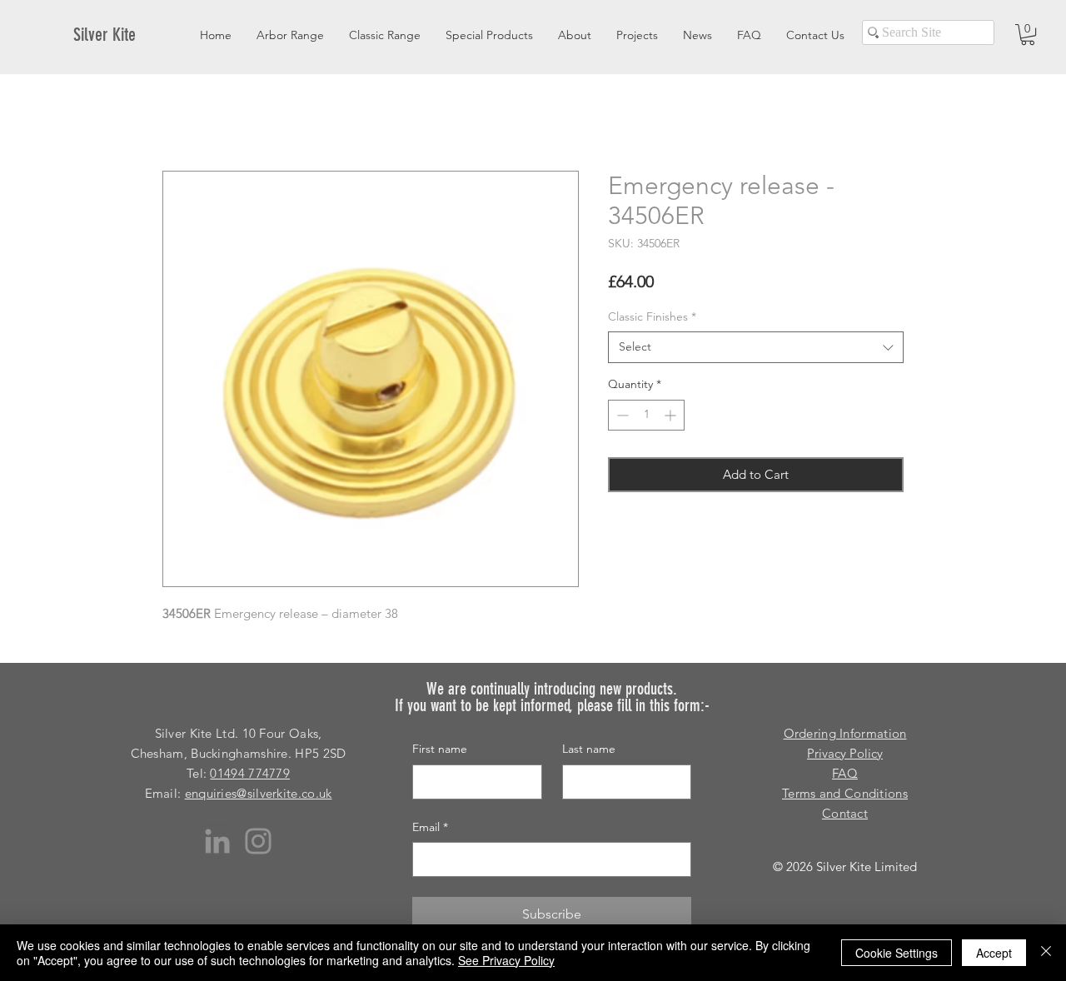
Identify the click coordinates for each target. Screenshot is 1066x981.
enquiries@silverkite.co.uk (258, 793)
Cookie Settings (896, 952)
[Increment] (671, 415)
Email (430, 826)
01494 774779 (250, 773)
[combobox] (756, 347)
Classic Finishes (652, 316)
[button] (1027, 34)
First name (439, 748)
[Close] (1046, 953)
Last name (588, 748)
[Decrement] (620, 415)
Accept (994, 952)
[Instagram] (258, 841)
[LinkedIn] (217, 841)
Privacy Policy (845, 753)
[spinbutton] (646, 415)
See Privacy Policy (506, 960)
